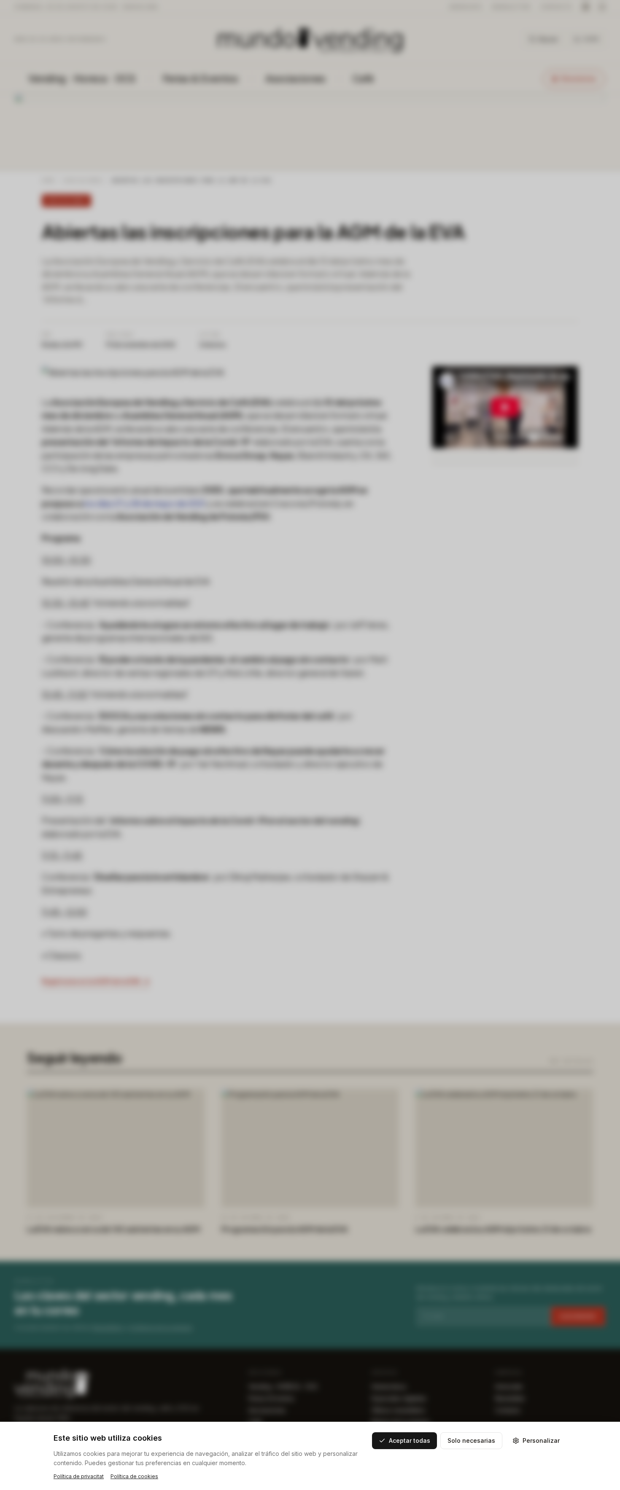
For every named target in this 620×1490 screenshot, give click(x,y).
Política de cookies (134, 1476)
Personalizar (541, 1440)
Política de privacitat (79, 1476)
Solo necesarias (471, 1440)
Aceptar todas (409, 1440)
